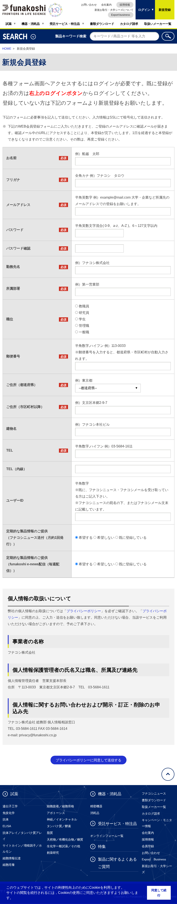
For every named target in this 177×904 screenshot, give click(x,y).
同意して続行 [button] (158, 892)
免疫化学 (9, 813)
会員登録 (148, 846)
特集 (102, 846)
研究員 (84, 313)
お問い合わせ (89, 4)
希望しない (105, 537)
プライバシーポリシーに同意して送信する (88, 760)
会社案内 (106, 4)
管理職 (84, 325)
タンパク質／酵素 (59, 826)
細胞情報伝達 (12, 858)
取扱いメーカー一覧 (157, 23)
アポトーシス (56, 813)
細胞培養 (9, 864)
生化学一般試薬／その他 (63, 846)
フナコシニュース (154, 793)
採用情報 (125, 4)
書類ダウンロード (102, 23)
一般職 (84, 332)
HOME (6, 48)
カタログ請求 (129, 23)
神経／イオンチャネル (62, 819)
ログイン (143, 5)
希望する (86, 537)
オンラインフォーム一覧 (106, 836)
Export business (120, 14)
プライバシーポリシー (83, 611)
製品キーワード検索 (70, 36)
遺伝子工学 (10, 806)
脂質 (50, 832)
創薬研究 (53, 852)
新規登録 (165, 9)
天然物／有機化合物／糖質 (65, 839)
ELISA (7, 826)
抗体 (6, 819)
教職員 (84, 306)
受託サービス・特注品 (65, 23)
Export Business (154, 859)
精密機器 (96, 806)
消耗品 (94, 813)
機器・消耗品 (31, 23)
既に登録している (133, 537)
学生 (82, 319)
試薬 (9, 23)
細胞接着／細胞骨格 (60, 806)
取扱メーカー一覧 (154, 807)
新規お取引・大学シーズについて (114, 9)
